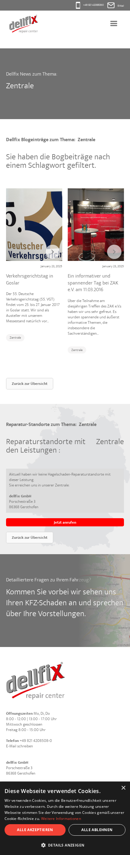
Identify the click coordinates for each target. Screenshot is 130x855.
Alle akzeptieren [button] (35, 829)
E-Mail (121, 6)
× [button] (123, 788)
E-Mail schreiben (19, 746)
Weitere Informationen (61, 818)
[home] (22, 24)
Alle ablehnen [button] (96, 829)
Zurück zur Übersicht (29, 383)
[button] (113, 23)
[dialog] (65, 818)
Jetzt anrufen (65, 522)
